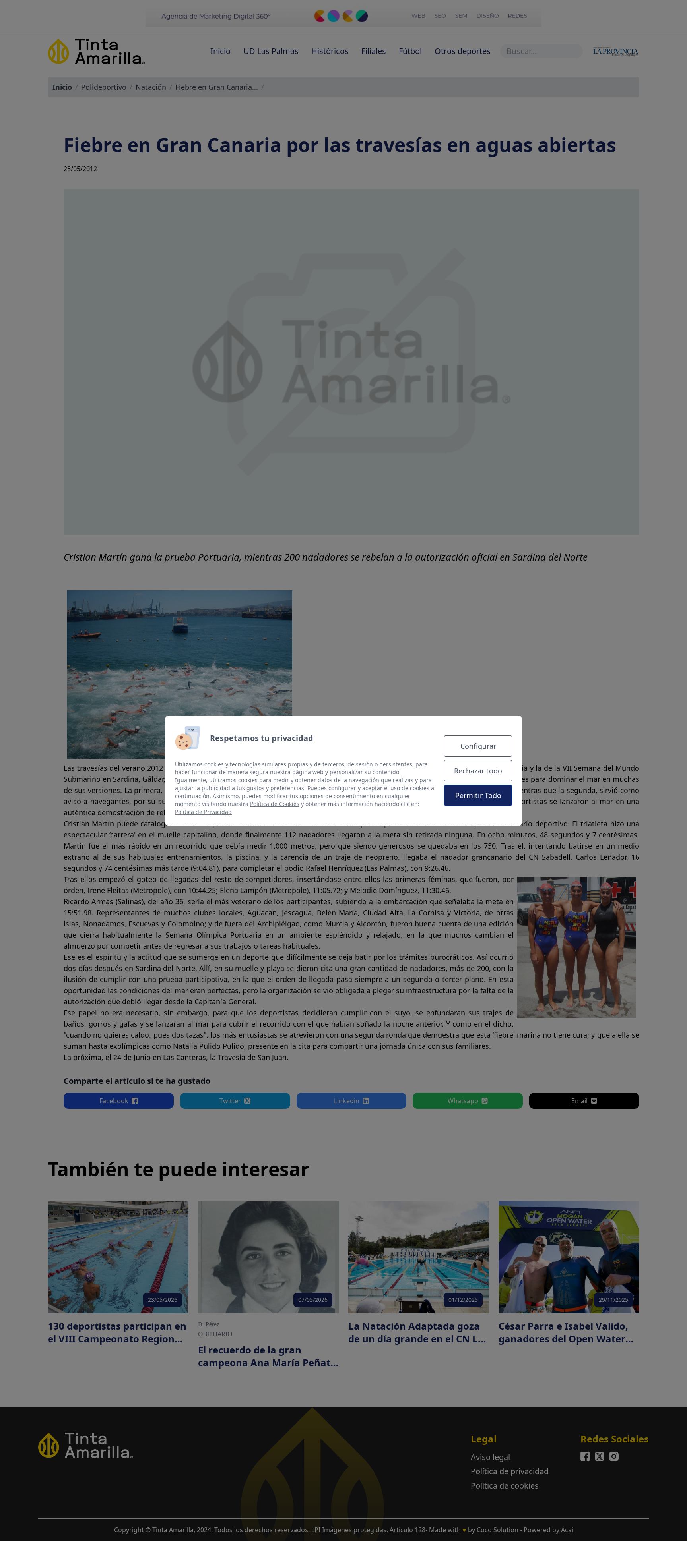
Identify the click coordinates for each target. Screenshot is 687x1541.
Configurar (478, 746)
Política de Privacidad (203, 812)
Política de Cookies (274, 804)
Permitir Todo (478, 795)
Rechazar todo (478, 770)
